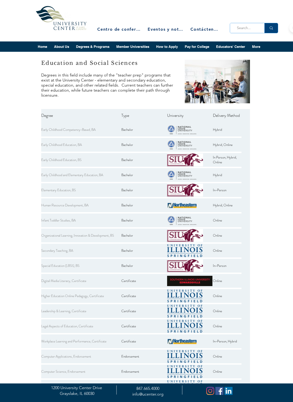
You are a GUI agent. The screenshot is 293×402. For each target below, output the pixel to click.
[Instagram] (210, 391)
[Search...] (271, 28)
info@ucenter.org (147, 394)
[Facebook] (219, 391)
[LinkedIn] (229, 391)
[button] (62, 46)
